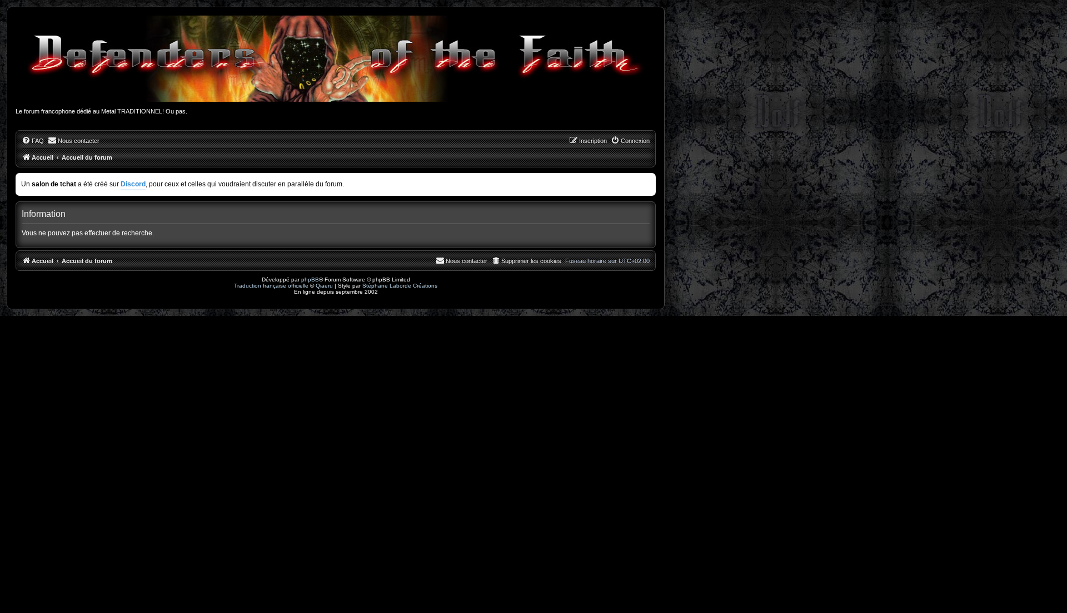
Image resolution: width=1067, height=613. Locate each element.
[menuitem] (33, 140)
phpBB (310, 279)
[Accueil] (336, 59)
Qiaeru (324, 286)
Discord (133, 184)
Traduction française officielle (271, 286)
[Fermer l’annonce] (649, 179)
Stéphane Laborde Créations (399, 286)
